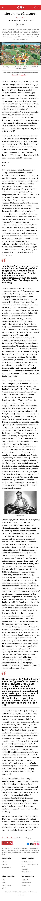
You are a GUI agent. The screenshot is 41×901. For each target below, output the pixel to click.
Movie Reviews (26, 882)
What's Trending (8, 876)
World (4, 882)
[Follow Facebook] (28, 844)
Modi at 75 (25, 869)
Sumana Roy (20, 18)
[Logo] (20, 7)
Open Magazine (28, 858)
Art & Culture (26, 880)
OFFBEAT (34, 7)
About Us (26, 892)
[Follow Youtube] (34, 844)
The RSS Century (27, 862)
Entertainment (6, 885)
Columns (4, 864)
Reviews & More (28, 876)
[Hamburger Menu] (3, 7)
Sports (4, 888)
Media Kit (33, 892)
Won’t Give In (26, 872)
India (3, 880)
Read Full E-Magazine (19, 75)
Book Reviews (26, 885)
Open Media (6, 858)
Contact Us (20, 895)
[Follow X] (31, 844)
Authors (4, 862)
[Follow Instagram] (38, 844)
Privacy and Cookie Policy (13, 892)
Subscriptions (6, 867)
